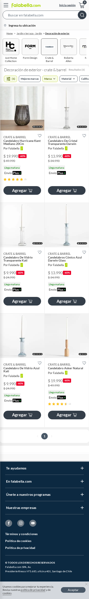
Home (9, 33)
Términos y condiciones (21, 534)
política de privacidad (33, 589)
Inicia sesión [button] (67, 5)
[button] (44, 16)
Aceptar (73, 590)
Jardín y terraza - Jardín (29, 33)
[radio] (5, 179)
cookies (7, 593)
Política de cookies (18, 541)
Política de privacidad (20, 548)
